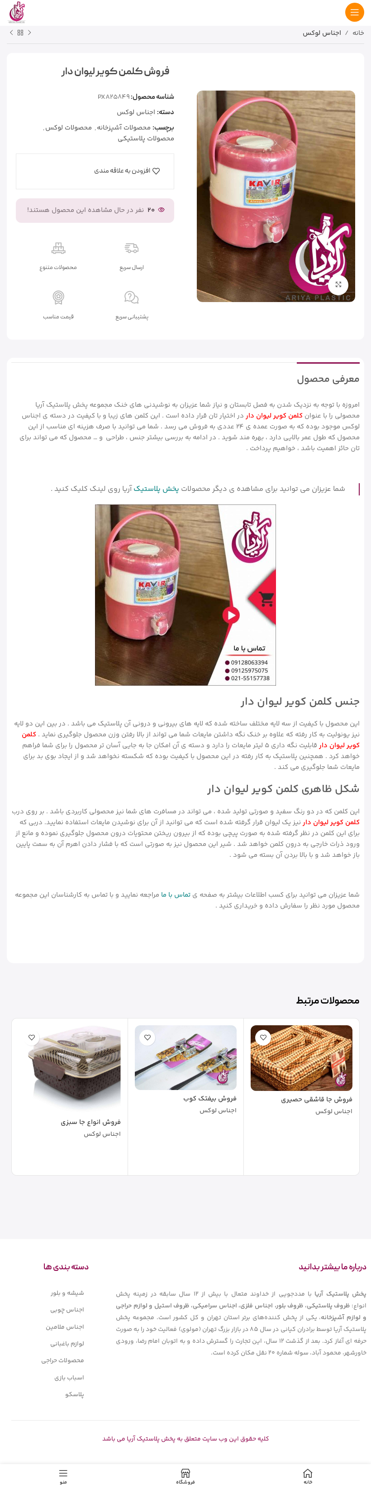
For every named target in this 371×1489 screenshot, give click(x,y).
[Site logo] (16, 12)
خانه (358, 33)
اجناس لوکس (322, 33)
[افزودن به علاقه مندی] (263, 1038)
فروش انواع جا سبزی (91, 1122)
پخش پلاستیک (156, 489)
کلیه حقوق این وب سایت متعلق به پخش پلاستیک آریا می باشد (185, 1439)
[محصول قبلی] (29, 33)
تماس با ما (175, 895)
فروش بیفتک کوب (210, 1099)
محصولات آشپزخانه (124, 128)
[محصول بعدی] (11, 33)
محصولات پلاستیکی (146, 139)
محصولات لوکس (68, 128)
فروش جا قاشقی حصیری (316, 1100)
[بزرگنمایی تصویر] (338, 285)
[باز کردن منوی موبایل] (355, 12)
